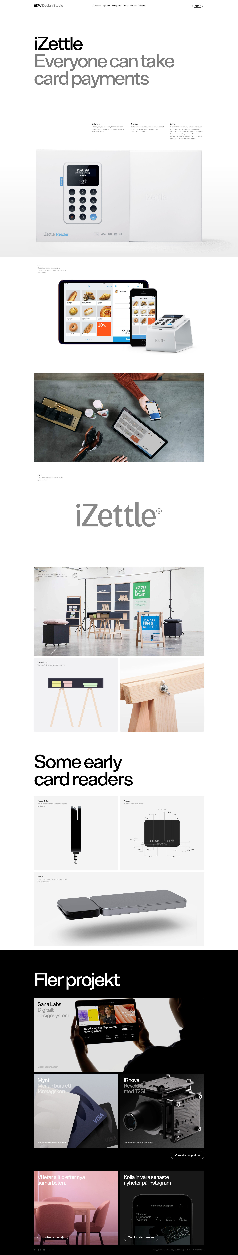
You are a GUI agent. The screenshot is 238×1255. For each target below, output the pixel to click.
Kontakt (142, 6)
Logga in (197, 6)
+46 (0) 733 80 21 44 (198, 1250)
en (50, 1250)
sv (53, 1250)
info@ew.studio (185, 1250)
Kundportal (116, 6)
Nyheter (106, 6)
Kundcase (97, 6)
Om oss (133, 6)
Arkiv (126, 6)
